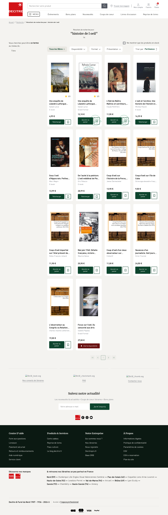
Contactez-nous (135, 381)
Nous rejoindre (91, 447)
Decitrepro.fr (91, 451)
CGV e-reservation (131, 455)
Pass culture (52, 447)
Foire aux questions (17, 438)
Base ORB (89, 455)
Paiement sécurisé (17, 447)
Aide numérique (15, 455)
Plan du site (128, 459)
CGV (125, 451)
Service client (15, 459)
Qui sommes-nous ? (93, 438)
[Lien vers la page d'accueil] (16, 9)
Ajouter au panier (85, 121)
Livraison (13, 443)
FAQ (84, 380)
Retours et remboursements (21, 451)
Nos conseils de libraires (33, 380)
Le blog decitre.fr (54, 451)
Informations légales (132, 438)
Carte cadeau (52, 438)
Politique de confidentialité (134, 443)
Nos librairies (91, 443)
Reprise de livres (54, 443)
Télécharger (56, 122)
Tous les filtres (56, 49)
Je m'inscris (100, 406)
